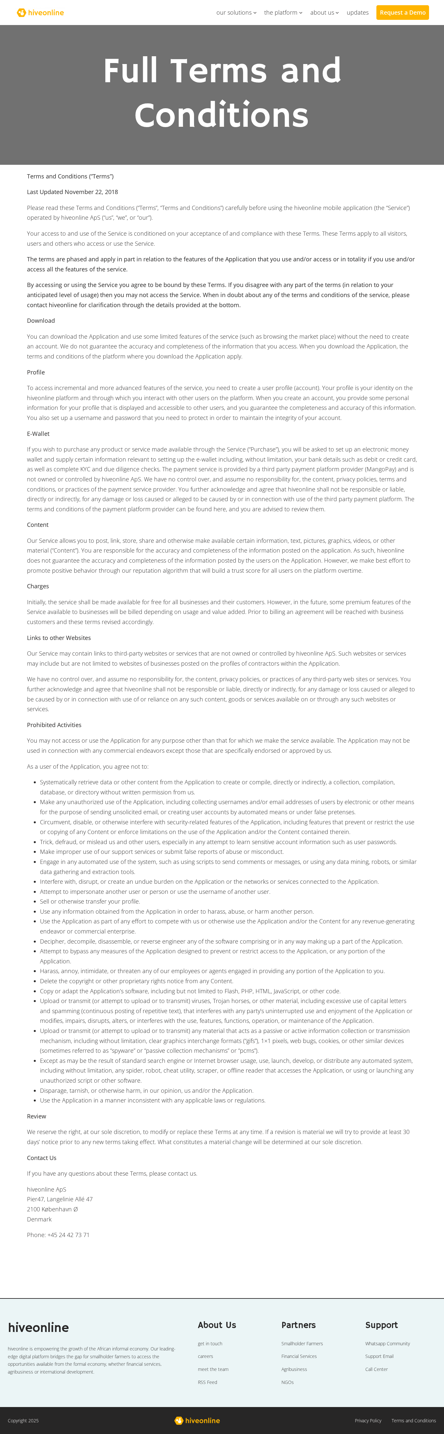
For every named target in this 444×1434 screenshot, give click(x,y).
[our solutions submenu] (255, 12)
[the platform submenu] (301, 12)
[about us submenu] (337, 12)
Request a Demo (403, 12)
